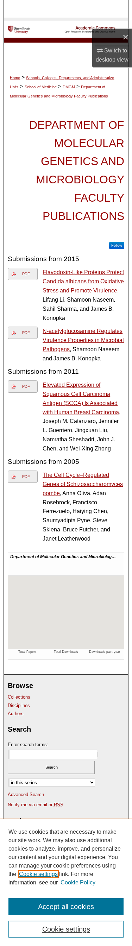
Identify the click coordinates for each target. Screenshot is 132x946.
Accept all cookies (66, 906)
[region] (66, 882)
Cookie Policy (78, 882)
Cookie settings (38, 874)
